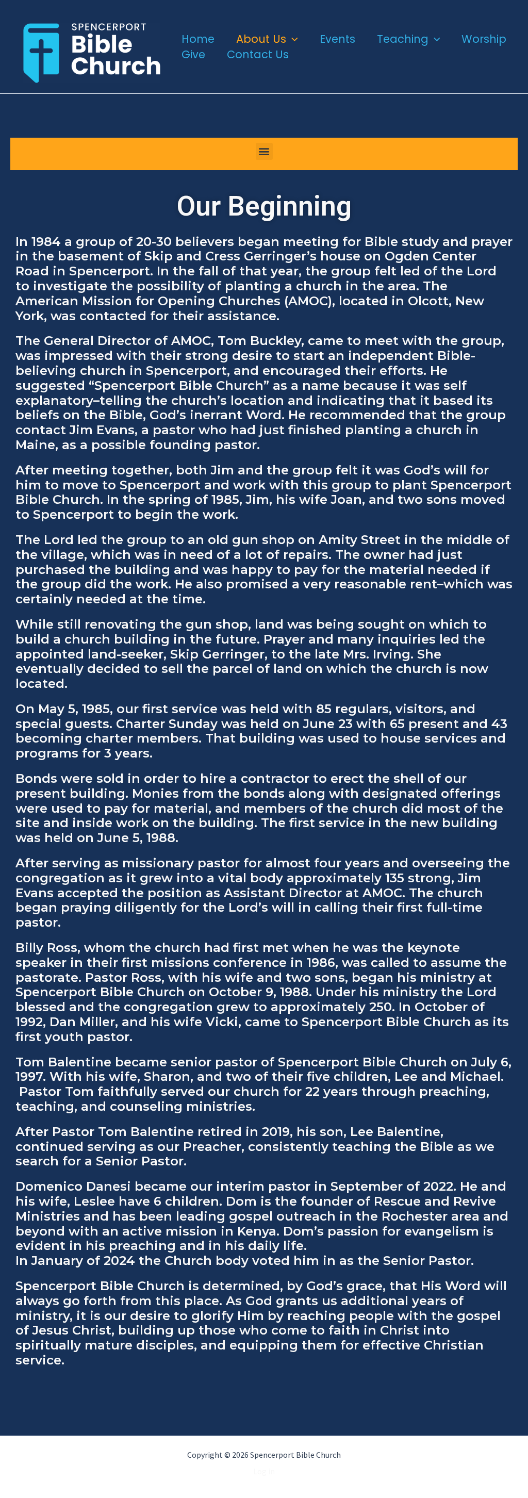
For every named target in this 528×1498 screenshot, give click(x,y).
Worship (483, 38)
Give (193, 54)
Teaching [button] (402, 38)
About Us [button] (261, 38)
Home (198, 38)
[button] (292, 39)
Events (337, 38)
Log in (264, 1471)
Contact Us (258, 54)
